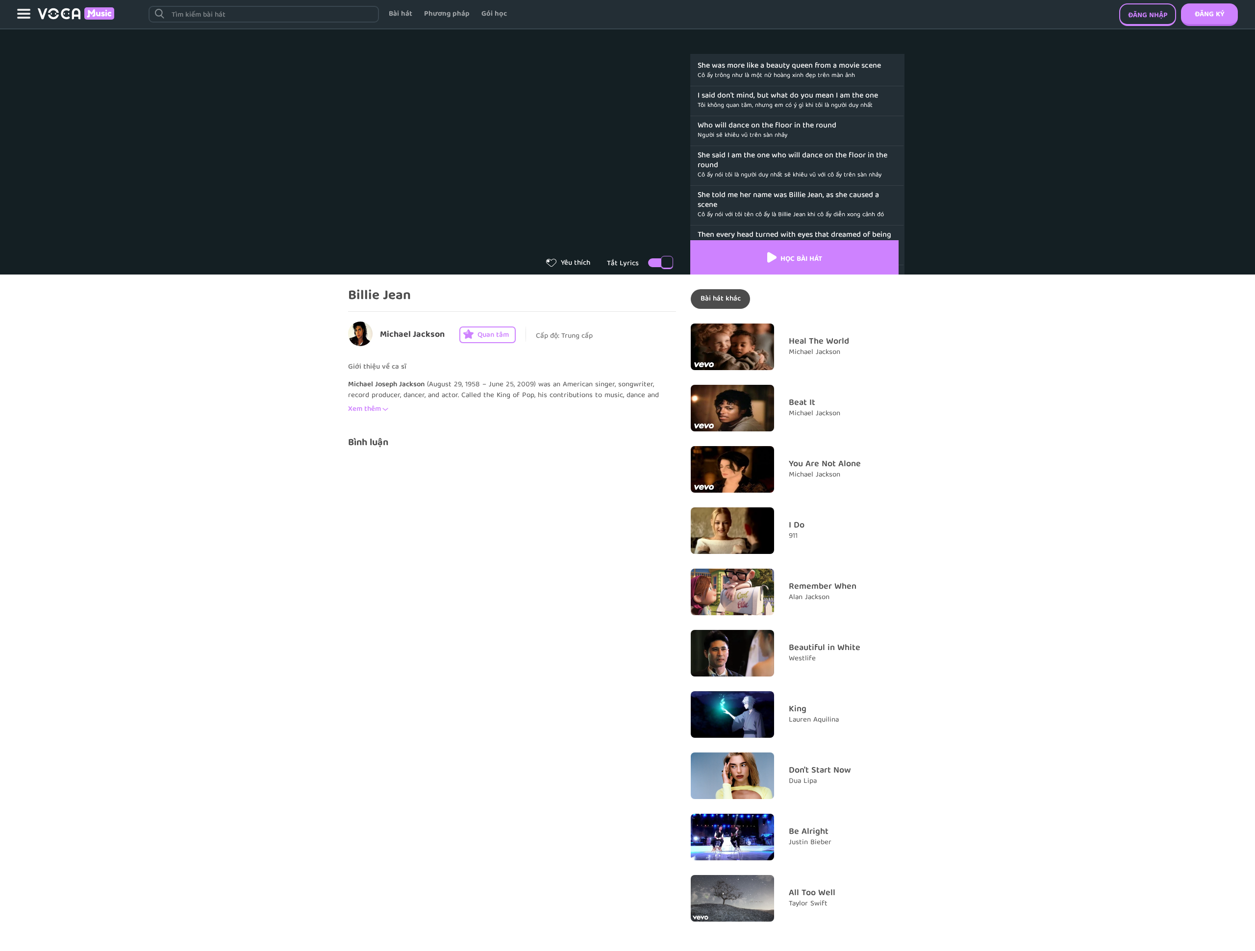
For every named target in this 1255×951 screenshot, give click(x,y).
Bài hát (400, 14)
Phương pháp (447, 14)
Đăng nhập (1148, 15)
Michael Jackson (412, 335)
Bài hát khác (721, 299)
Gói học (494, 14)
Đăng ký (1209, 14)
